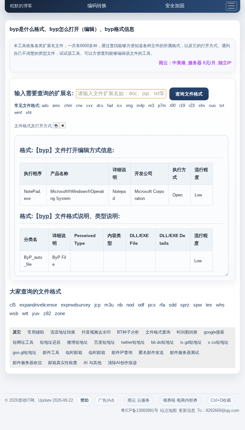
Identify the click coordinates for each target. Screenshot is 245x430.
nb (119, 304)
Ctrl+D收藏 (221, 400)
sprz (184, 304)
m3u (109, 304)
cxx (89, 105)
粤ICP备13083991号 (139, 410)
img (129, 105)
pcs (152, 304)
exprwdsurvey (76, 304)
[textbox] (121, 93)
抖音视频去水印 (96, 332)
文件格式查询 (157, 332)
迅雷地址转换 (62, 332)
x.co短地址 (218, 342)
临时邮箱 (74, 352)
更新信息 (187, 410)
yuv (36, 313)
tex (209, 304)
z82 (47, 313)
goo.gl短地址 (24, 352)
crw (79, 105)
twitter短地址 (133, 342)
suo (212, 105)
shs (201, 105)
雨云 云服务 (139, 400)
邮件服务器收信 (27, 362)
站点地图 (168, 410)
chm (68, 105)
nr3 (151, 105)
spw (197, 304)
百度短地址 (104, 342)
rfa (162, 304)
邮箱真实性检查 (62, 362)
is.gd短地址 (191, 342)
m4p (141, 105)
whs (220, 304)
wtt (25, 313)
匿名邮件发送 (151, 352)
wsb (14, 313)
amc (56, 105)
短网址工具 (23, 342)
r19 (182, 105)
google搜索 (214, 332)
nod (130, 304)
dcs (100, 105)
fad (110, 105)
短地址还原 (50, 342)
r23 (192, 105)
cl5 (13, 304)
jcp (97, 304)
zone (60, 313)
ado (45, 105)
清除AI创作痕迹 (122, 362)
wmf (18, 112)
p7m (162, 105)
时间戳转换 (187, 332)
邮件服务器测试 (184, 352)
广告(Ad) (106, 400)
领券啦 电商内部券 (180, 400)
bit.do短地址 (162, 342)
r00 (172, 105)
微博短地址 (77, 342)
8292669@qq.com (222, 410)
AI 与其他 (92, 362)
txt (221, 105)
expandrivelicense (38, 304)
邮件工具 (51, 352)
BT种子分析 (128, 332)
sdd (172, 304)
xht (29, 112)
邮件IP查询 (122, 352)
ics (119, 105)
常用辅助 (35, 332)
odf (141, 304)
